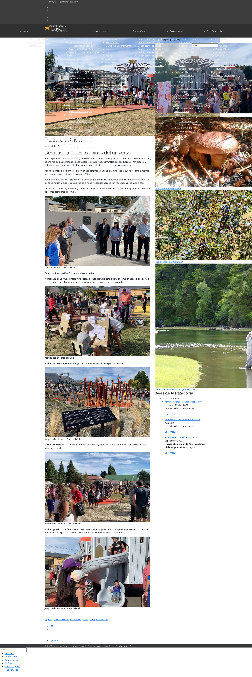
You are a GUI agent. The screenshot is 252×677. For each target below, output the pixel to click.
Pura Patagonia (214, 30)
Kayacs (178, 104)
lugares (48, 619)
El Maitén (68, 65)
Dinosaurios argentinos (222, 62)
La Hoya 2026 (181, 72)
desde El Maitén (187, 45)
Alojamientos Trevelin (80, 58)
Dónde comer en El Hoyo (150, 58)
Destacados (222, 81)
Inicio (25, 30)
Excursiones (176, 30)
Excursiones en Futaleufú (81, 154)
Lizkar (108, 52)
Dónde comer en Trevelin (150, 42)
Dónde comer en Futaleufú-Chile (154, 72)
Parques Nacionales (184, 52)
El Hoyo (68, 114)
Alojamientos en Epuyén (81, 108)
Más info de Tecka (78, 127)
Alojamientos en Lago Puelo (83, 98)
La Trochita (180, 39)
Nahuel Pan (221, 85)
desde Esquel (186, 42)
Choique (220, 55)
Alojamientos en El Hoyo (81, 118)
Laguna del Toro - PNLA (191, 124)
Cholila (67, 85)
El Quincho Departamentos (119, 45)
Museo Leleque (223, 68)
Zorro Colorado (223, 52)
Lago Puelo (69, 95)
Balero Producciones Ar (120, 645)
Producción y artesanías (223, 75)
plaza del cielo (61, 619)
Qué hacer (10, 663)
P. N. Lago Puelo (187, 58)
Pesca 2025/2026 (183, 127)
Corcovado (69, 75)
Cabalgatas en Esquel (185, 98)
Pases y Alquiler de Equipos (193, 81)
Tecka (67, 124)
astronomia (75, 619)
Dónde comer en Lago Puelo (152, 52)
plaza (85, 619)
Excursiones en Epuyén (80, 111)
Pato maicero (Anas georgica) (179, 437)
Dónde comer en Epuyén (150, 55)
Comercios (216, 78)
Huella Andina (181, 131)
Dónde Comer (140, 30)
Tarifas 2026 (185, 78)
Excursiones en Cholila (80, 91)
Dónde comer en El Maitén (151, 49)
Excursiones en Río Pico (81, 141)
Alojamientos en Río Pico (81, 137)
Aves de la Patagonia (221, 39)
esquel (104, 619)
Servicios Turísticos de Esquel (84, 52)
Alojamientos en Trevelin (113, 62)
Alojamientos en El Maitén (82, 68)
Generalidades (186, 75)
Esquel (67, 39)
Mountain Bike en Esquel (186, 108)
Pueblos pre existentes (223, 65)
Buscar (195, 39)
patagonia (95, 619)
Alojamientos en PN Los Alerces (85, 160)
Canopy (178, 101)
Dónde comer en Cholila (149, 45)
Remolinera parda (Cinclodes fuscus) (183, 419)
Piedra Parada (181, 111)
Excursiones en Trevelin (81, 62)
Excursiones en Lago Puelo (82, 101)
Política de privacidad (38, 39)
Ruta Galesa (180, 85)
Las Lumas (111, 49)
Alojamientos (102, 30)
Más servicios (11, 669)
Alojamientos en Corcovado (82, 78)
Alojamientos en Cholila (80, 88)
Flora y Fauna (217, 42)
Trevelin (68, 55)
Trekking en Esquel (188, 121)
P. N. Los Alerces (72, 157)
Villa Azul (110, 55)
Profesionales (218, 72)
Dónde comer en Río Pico (150, 62)
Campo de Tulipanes (184, 95)
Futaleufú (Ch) (71, 144)
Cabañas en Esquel (83, 45)
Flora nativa (221, 45)
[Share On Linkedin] (50, 629)
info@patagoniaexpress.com (63, 1)
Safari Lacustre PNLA (189, 68)
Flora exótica (222, 49)
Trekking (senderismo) (185, 118)
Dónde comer (11, 656)
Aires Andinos (112, 42)
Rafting (178, 114)
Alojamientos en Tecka (80, 131)
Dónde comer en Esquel (150, 39)
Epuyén (68, 104)
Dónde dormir (12, 659)
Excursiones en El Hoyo (80, 121)
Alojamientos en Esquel (80, 42)
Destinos (64, 30)
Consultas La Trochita (190, 49)
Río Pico (68, 134)
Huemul (220, 58)
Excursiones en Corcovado (82, 81)
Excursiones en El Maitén (81, 72)
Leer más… (170, 413)
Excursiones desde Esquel (82, 49)
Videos (214, 88)
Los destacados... (109, 39)
